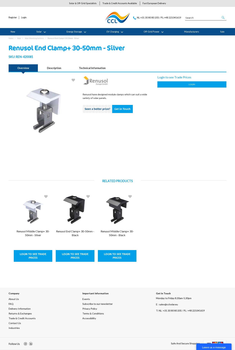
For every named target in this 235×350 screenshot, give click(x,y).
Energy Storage (74, 31)
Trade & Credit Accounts (22, 318)
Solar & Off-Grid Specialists (83, 3)
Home (11, 38)
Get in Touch (122, 109)
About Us (14, 299)
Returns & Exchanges (20, 313)
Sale (222, 31)
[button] (223, 17)
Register (13, 17)
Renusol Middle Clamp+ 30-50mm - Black (117, 233)
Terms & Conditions (93, 313)
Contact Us (15, 323)
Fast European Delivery (154, 3)
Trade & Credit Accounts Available (119, 3)
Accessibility (89, 318)
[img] (25, 344)
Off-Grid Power (151, 31)
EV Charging (113, 31)
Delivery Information (20, 308)
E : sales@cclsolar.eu (167, 304)
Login (23, 17)
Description (54, 67)
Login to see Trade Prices (33, 256)
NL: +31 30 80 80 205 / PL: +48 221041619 (180, 310)
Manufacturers (191, 31)
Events (86, 299)
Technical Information (92, 67)
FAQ (11, 303)
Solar (39, 31)
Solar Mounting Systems (34, 38)
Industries (14, 327)
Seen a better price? (97, 109)
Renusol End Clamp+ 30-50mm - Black (75, 233)
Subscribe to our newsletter (97, 303)
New (13, 31)
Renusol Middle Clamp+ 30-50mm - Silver (33, 233)
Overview (23, 67)
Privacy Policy (89, 308)
